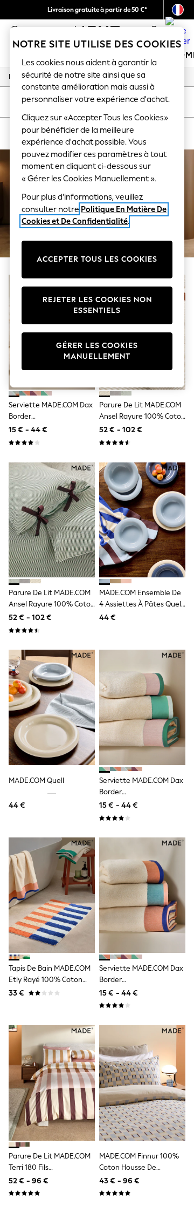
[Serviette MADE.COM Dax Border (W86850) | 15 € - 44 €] (142, 707)
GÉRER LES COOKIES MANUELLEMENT (97, 351)
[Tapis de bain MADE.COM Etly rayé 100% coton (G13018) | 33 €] (52, 894)
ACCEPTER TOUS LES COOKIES (97, 259)
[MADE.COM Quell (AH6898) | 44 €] (52, 707)
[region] (97, 207)
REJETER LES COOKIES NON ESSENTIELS (97, 305)
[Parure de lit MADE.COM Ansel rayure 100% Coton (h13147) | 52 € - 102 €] (52, 519)
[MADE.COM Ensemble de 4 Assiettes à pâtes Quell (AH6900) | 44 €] (142, 519)
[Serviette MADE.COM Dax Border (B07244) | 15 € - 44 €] (142, 894)
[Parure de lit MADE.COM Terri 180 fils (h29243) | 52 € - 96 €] (52, 1082)
